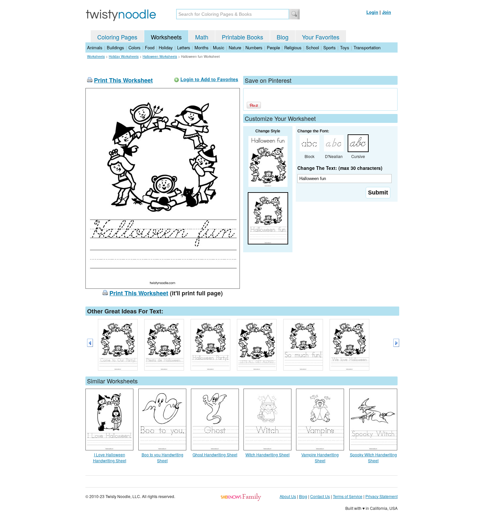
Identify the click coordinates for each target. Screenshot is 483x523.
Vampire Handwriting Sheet (320, 457)
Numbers (254, 47)
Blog (282, 37)
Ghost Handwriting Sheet (215, 454)
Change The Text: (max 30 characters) (339, 168)
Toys (344, 47)
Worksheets (166, 37)
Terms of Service (347, 496)
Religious (293, 47)
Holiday (166, 47)
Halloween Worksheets (160, 56)
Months (202, 47)
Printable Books (242, 37)
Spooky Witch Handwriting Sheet (373, 457)
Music (218, 47)
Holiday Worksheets (124, 56)
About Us (288, 496)
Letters (183, 47)
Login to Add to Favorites (209, 79)
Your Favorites (320, 37)
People (273, 47)
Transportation (367, 47)
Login (372, 12)
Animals (95, 47)
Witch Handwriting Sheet (267, 454)
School (312, 47)
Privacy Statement (381, 496)
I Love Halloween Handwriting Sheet (109, 457)
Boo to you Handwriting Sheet (162, 457)
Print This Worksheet (123, 80)
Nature (235, 47)
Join (386, 12)
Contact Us (320, 496)
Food (149, 47)
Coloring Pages (117, 37)
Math (201, 37)
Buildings (115, 47)
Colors (134, 47)
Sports (329, 47)
